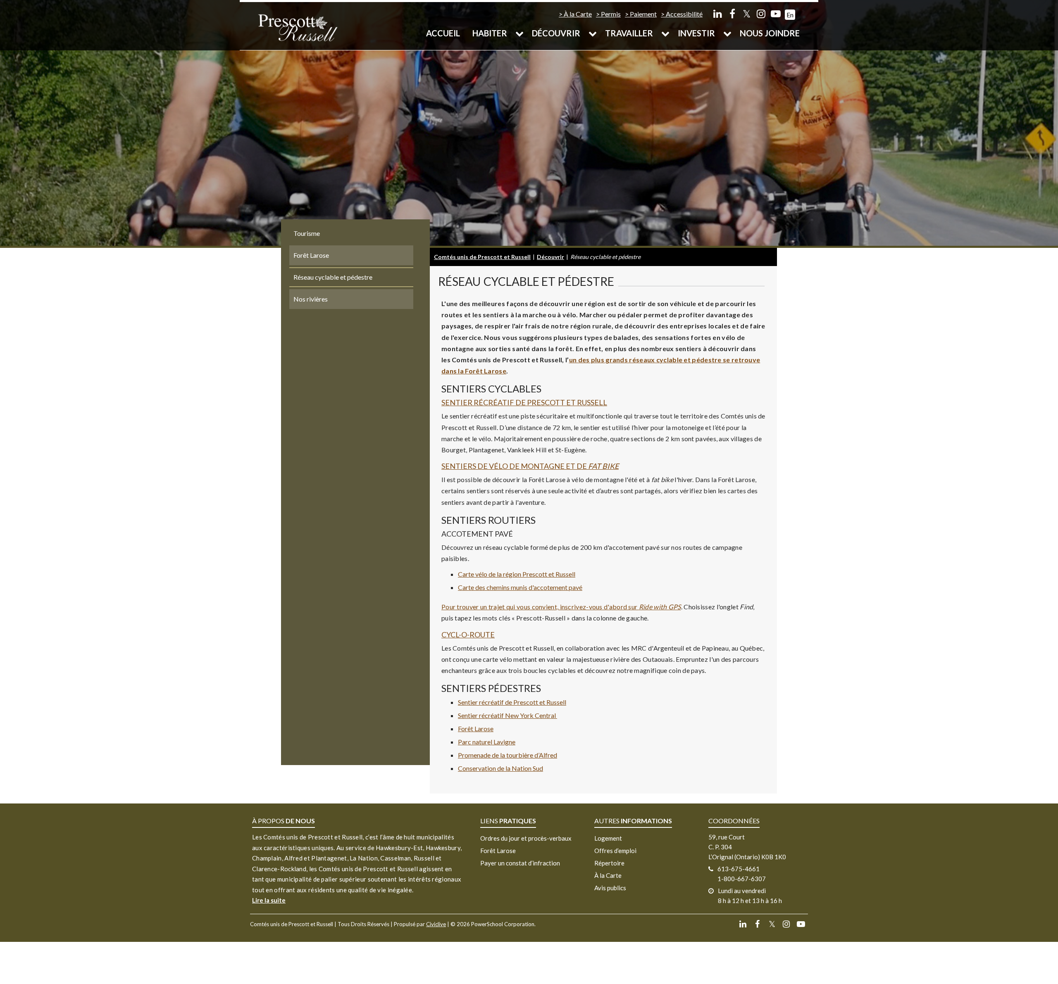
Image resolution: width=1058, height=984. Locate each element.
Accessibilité (684, 14)
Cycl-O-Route (468, 634)
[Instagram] (761, 13)
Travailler (629, 33)
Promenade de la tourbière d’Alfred (507, 755)
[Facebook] (732, 13)
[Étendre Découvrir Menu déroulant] (592, 33)
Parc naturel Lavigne (486, 742)
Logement (608, 838)
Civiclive (436, 924)
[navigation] (297, 27)
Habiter (489, 33)
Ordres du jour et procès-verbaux (526, 838)
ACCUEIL (443, 33)
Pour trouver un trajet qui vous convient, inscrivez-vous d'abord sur (561, 607)
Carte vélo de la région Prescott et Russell (516, 574)
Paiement (643, 14)
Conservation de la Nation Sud (500, 768)
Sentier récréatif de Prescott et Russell (524, 402)
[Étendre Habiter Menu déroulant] (519, 33)
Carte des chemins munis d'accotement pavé (520, 587)
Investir (696, 33)
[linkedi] (717, 13)
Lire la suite (269, 900)
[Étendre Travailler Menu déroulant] (665, 33)
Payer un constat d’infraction (520, 863)
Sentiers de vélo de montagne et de (530, 466)
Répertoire (609, 863)
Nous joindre (770, 33)
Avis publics (610, 887)
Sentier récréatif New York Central (507, 715)
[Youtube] (775, 13)
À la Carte (578, 14)
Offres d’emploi (615, 850)
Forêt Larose (475, 728)
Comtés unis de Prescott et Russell (482, 256)
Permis (611, 14)
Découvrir (556, 33)
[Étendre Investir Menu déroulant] (727, 33)
